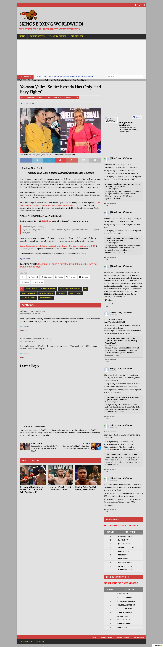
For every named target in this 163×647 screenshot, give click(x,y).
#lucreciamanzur (130, 167)
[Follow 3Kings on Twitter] (140, 5)
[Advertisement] (81, 56)
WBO (79, 293)
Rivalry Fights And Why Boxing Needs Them (86, 488)
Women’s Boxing (58, 36)
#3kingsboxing (124, 179)
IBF (85, 289)
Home (22, 36)
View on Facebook (110, 203)
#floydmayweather (126, 447)
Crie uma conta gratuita (30, 311)
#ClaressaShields (111, 447)
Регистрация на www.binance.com (34, 338)
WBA (71, 293)
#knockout (118, 294)
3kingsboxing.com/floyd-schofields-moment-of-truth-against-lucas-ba (122, 328)
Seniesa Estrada (46, 293)
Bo (24, 103)
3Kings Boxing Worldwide (121, 158)
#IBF (122, 273)
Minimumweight (28, 293)
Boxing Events (37, 36)
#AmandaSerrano (111, 165)
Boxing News (31, 289)
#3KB (133, 179)
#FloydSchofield (114, 322)
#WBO (136, 273)
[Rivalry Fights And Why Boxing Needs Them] (88, 475)
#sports (114, 176)
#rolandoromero (111, 380)
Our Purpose (77, 36)
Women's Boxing (28, 298)
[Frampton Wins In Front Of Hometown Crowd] (60, 475)
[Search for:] (125, 76)
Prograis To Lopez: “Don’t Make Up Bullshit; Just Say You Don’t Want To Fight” (58, 265)
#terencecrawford (127, 450)
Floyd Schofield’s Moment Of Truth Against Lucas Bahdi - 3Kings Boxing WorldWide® (121, 340)
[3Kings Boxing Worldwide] (111, 120)
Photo (110, 300)
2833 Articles (40, 426)
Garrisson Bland (48, 289)
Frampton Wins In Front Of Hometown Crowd (59, 488)
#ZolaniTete (129, 221)
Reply (24, 330)
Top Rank (61, 293)
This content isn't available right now (121, 455)
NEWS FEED (22, 80)
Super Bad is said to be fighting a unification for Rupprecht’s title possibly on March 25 (57, 246)
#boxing (107, 176)
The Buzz (32, 80)
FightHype (46, 221)
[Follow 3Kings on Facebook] (135, 5)
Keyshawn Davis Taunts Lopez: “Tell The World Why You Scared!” (31, 489)
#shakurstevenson (111, 450)
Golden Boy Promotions (70, 289)
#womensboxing (111, 179)
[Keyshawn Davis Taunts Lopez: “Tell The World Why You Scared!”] (33, 475)
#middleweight (113, 487)
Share (107, 205)
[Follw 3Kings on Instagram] (144, 5)
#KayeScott (116, 490)
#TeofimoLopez (132, 375)
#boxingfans (128, 442)
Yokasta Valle (46, 298)
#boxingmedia (124, 176)
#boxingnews (135, 176)
